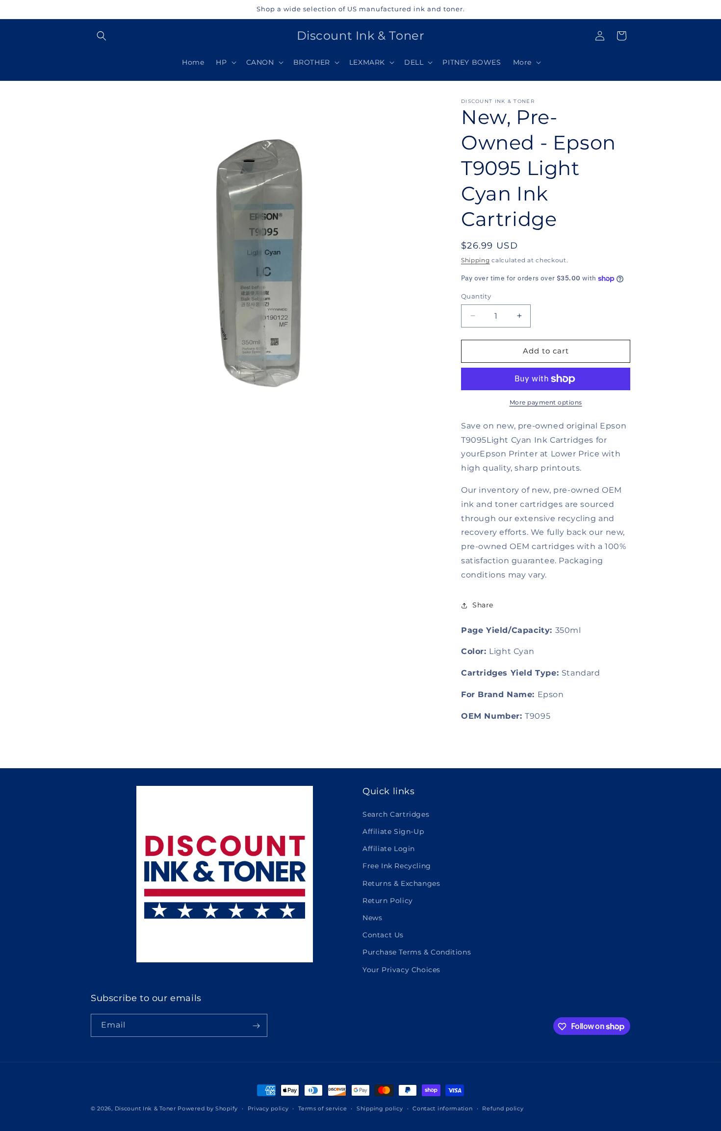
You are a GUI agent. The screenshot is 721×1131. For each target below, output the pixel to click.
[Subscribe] (256, 1025)
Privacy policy (268, 1108)
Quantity (476, 296)
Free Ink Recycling (396, 865)
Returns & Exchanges (401, 883)
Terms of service (322, 1108)
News (372, 917)
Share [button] (482, 605)
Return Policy (387, 900)
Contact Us (383, 934)
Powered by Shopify (208, 1108)
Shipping (475, 260)
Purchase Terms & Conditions (416, 952)
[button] (101, 36)
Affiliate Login (388, 848)
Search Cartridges (395, 813)
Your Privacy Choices (401, 969)
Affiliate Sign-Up (393, 831)
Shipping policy (380, 1108)
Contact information (442, 1108)
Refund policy (502, 1108)
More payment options (546, 402)
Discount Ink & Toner (145, 1108)
